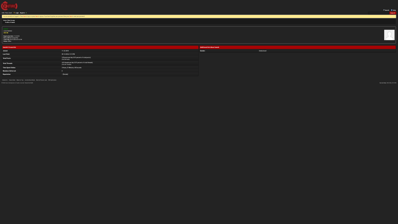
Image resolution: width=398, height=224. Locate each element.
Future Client (12, 80)
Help (394, 10)
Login (17, 13)
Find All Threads (66, 64)
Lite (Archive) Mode (30, 80)
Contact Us (5, 80)
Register (22, 13)
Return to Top (20, 80)
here (24, 16)
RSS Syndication (52, 80)
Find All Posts (65, 59)
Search (387, 10)
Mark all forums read (41, 80)
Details (65, 74)
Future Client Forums (9, 20)
